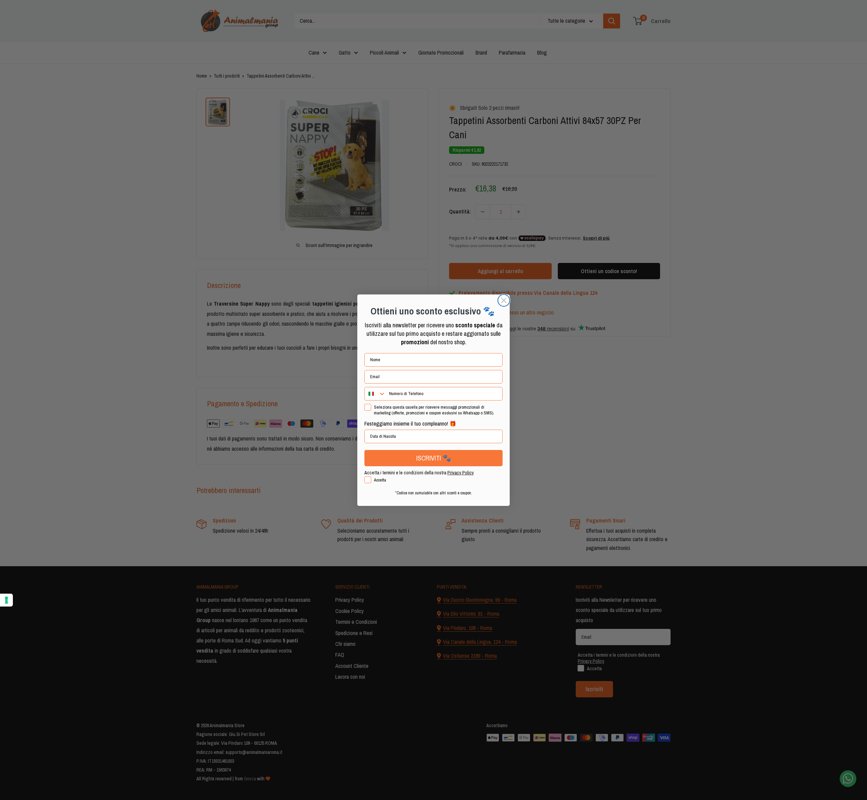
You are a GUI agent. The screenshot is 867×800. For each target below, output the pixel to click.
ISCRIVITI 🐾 (433, 458)
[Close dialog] (504, 300)
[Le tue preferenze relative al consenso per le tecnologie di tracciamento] (6, 600)
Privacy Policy (460, 473)
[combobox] (375, 393)
